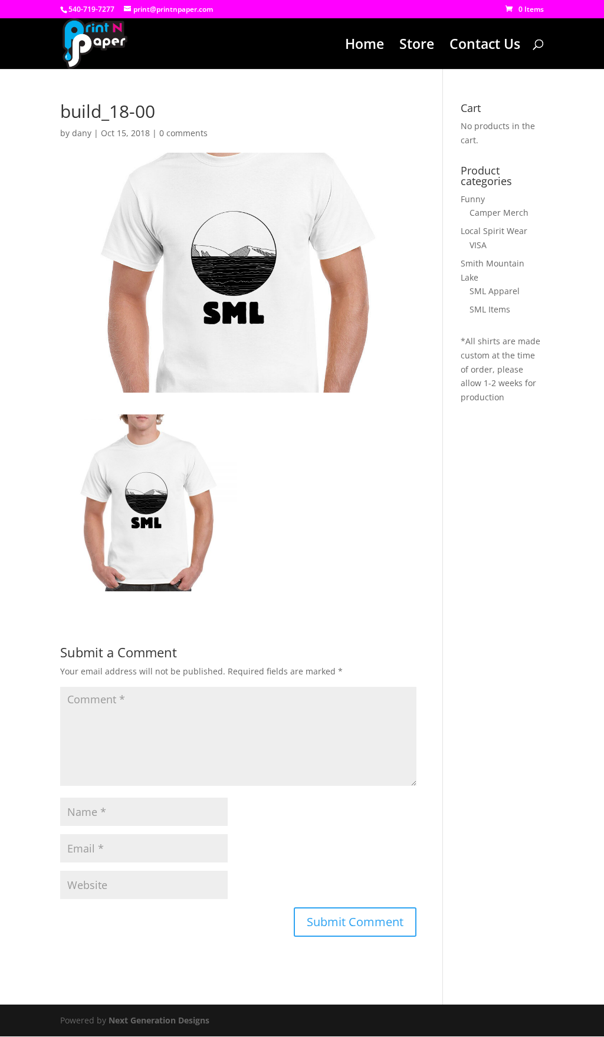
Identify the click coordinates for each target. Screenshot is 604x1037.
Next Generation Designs (159, 1020)
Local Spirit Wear (494, 230)
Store (416, 46)
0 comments (183, 133)
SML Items (490, 309)
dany (81, 133)
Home (364, 46)
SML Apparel (495, 291)
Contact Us (484, 46)
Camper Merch (499, 212)
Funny (473, 199)
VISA (478, 245)
